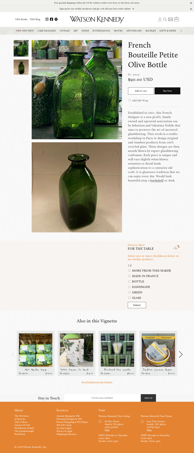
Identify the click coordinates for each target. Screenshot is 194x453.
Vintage (65, 30)
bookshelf (157, 180)
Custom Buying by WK (68, 416)
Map (107, 430)
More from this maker (151, 270)
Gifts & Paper (167, 30)
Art (75, 30)
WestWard (19, 434)
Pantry (118, 30)
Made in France (144, 276)
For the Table (141, 249)
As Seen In (19, 419)
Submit (137, 305)
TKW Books (21, 19)
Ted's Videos (20, 422)
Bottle (137, 281)
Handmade (140, 287)
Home (85, 30)
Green (136, 292)
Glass (136, 298)
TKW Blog (35, 19)
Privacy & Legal (64, 431)
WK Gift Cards (64, 425)
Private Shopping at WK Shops (72, 422)
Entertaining (101, 30)
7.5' (130, 265)
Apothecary (134, 30)
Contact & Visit (22, 425)
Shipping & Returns (67, 434)
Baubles (151, 30)
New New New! (25, 30)
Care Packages (47, 30)
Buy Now (167, 91)
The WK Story (21, 416)
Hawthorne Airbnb (24, 428)
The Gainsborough (24, 431)
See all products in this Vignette (97, 382)
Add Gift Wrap (140, 100)
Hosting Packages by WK (69, 419)
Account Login (64, 428)
